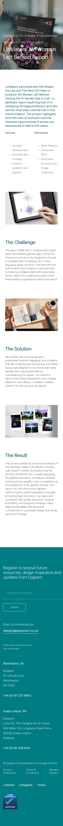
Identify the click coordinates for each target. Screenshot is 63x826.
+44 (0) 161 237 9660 (17, 695)
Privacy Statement (9, 771)
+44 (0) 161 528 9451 (16, 748)
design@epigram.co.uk (20, 630)
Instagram (26, 785)
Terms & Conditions (32, 771)
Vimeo (41, 785)
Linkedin (9, 785)
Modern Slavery (53, 771)
